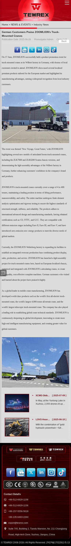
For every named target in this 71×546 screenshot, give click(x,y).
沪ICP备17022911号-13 (58, 542)
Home (5, 24)
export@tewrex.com (18, 523)
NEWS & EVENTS (21, 24)
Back (64, 41)
